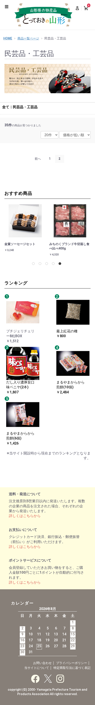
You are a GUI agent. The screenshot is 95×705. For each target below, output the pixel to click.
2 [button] (41, 264)
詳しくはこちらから (25, 516)
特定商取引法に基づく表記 (72, 668)
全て (5, 107)
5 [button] (61, 264)
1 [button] (34, 264)
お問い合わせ (42, 663)
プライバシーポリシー (71, 663)
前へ (38, 158)
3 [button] (47, 264)
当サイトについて (36, 668)
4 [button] (54, 264)
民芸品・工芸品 (25, 107)
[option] (26, 230)
